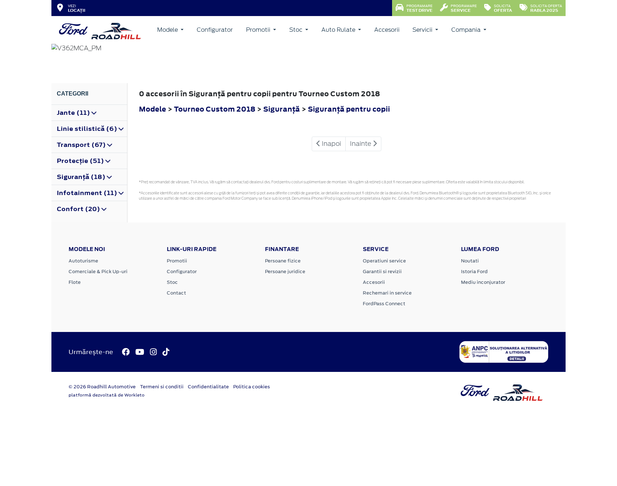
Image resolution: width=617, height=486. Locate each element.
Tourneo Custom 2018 (214, 109)
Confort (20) (79, 209)
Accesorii (387, 29)
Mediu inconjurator (483, 282)
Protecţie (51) (81, 161)
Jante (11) (74, 112)
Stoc (296, 29)
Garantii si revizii (382, 271)
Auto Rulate (339, 29)
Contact (176, 293)
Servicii (423, 29)
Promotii (259, 29)
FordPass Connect (384, 303)
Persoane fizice (283, 260)
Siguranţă (282, 109)
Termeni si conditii (162, 386)
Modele (168, 29)
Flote (75, 282)
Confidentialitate (208, 386)
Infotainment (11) (88, 193)
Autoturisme (83, 260)
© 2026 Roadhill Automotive (102, 386)
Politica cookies (251, 386)
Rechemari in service (387, 293)
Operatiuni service (384, 260)
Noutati (470, 260)
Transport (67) (82, 144)
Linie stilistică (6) (88, 128)
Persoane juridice (285, 271)
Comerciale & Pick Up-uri (98, 271)
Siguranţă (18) (82, 177)
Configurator (215, 29)
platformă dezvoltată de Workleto (107, 395)
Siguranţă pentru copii (349, 109)
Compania (466, 29)
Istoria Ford (474, 271)
